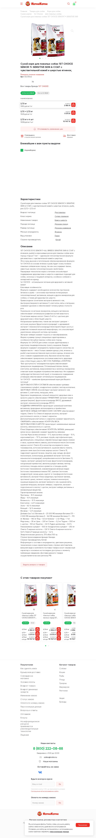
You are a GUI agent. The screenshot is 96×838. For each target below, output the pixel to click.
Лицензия (24, 735)
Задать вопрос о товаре (34, 565)
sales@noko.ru (50, 757)
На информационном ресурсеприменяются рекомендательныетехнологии (29, 726)
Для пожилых (60, 212)
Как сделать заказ (28, 668)
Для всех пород (61, 224)
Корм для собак (53, 11)
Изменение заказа (28, 695)
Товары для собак (37, 11)
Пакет (57, 236)
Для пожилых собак (53, 14)
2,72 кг (25, 623)
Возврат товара (27, 686)
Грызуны (63, 683)
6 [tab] (54, 58)
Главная (23, 11)
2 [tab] (42, 58)
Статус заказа (27, 699)
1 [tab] (39, 58)
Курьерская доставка (30, 672)
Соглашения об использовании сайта (44, 791)
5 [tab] (51, 58)
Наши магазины (50, 761)
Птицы (62, 680)
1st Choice (38, 14)
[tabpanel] (48, 40)
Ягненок (58, 232)
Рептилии (63, 691)
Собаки (62, 668)
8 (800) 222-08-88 (48, 748)
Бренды (62, 702)
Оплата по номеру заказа (32, 703)
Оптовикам (25, 714)
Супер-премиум (61, 216)
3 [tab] (45, 58)
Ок (60, 803)
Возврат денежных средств (29, 690)
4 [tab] (48, 58)
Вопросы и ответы (28, 710)
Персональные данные (30, 707)
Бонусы (23, 718)
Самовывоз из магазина (26, 677)
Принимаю (82, 825)
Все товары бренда (34, 86)
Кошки (62, 672)
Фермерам (64, 687)
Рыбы (61, 676)
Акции (61, 698)
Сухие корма (26, 14)
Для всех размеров (63, 228)
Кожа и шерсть (61, 220)
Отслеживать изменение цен (50, 129)
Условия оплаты (27, 682)
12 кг (32, 623)
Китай (58, 240)
